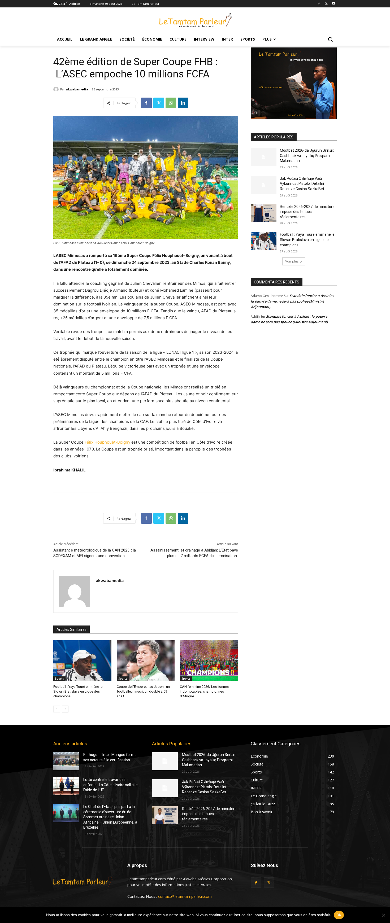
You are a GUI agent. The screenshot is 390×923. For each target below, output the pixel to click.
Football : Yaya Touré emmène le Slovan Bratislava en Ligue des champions (77, 691)
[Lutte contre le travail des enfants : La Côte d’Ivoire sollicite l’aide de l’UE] (66, 786)
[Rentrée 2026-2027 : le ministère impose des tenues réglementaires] (263, 213)
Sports (59, 678)
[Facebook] (319, 4)
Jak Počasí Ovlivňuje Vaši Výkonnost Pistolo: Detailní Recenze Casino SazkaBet (302, 183)
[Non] (383, 915)
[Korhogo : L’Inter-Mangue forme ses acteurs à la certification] (66, 761)
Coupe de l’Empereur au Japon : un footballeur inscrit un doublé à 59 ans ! (143, 691)
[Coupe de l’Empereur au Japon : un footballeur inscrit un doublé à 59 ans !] (146, 660)
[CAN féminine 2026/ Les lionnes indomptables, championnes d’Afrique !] (209, 660)
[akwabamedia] (56, 89)
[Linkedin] (183, 103)
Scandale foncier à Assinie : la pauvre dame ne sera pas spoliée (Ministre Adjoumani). (292, 301)
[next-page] (65, 709)
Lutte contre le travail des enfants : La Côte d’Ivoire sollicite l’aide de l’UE (110, 784)
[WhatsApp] (171, 103)
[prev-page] (56, 709)
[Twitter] (326, 4)
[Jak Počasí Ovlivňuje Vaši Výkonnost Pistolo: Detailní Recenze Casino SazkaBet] (263, 185)
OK (338, 915)
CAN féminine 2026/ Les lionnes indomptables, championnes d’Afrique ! (204, 691)
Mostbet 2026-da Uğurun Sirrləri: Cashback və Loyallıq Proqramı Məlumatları (307, 155)
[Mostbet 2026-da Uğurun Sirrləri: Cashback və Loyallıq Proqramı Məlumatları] (263, 157)
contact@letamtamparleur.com (185, 896)
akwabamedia (77, 89)
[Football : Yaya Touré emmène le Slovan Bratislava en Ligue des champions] (82, 660)
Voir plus (291, 261)
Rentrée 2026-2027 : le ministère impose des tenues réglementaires (307, 211)
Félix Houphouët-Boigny (107, 442)
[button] (330, 39)
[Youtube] (334, 4)
